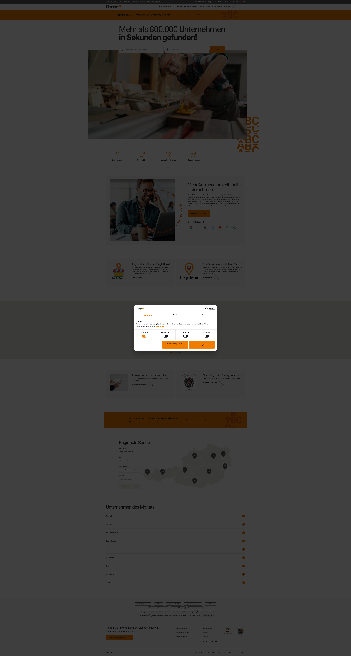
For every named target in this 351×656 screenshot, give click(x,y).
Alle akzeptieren (202, 344)
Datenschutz (160, 326)
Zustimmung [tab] (148, 315)
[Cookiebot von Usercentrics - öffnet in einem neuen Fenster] (207, 308)
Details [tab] (175, 315)
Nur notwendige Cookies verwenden (175, 345)
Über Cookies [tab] (203, 315)
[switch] (165, 336)
